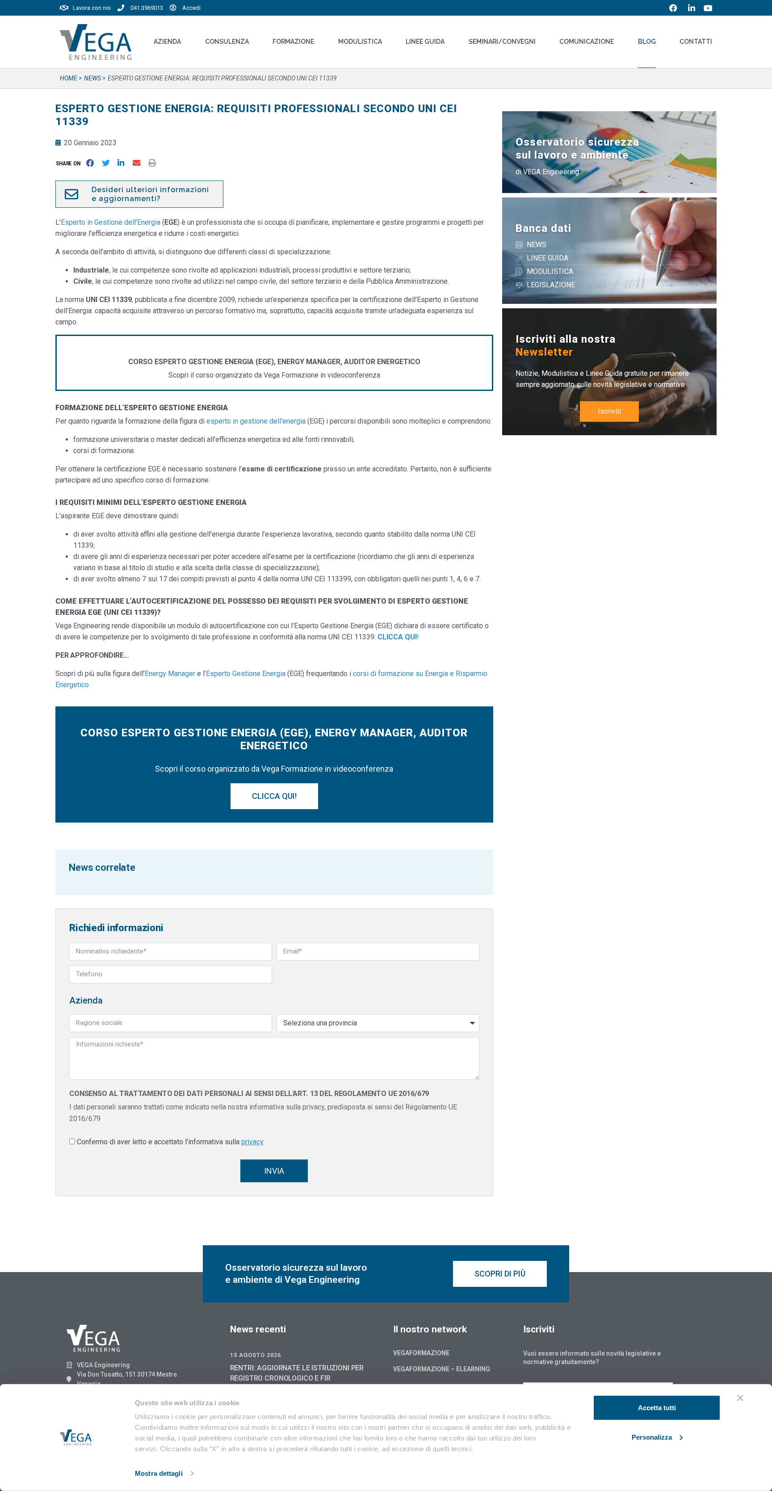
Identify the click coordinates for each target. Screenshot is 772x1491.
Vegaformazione (421, 1353)
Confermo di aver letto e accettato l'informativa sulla (170, 1142)
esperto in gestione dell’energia (256, 421)
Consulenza (227, 41)
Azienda (167, 41)
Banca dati (543, 228)
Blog (647, 41)
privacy (252, 1142)
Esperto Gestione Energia (245, 673)
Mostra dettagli (159, 1473)
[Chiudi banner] (740, 1398)
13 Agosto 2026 (255, 1355)
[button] (69, 163)
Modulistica (360, 41)
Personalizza (652, 1437)
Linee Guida (425, 41)
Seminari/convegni (502, 41)
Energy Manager (171, 673)
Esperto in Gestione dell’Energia (110, 222)
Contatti (696, 41)
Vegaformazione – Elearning (441, 1369)
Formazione (293, 41)
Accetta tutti (657, 1407)
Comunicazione (586, 41)
